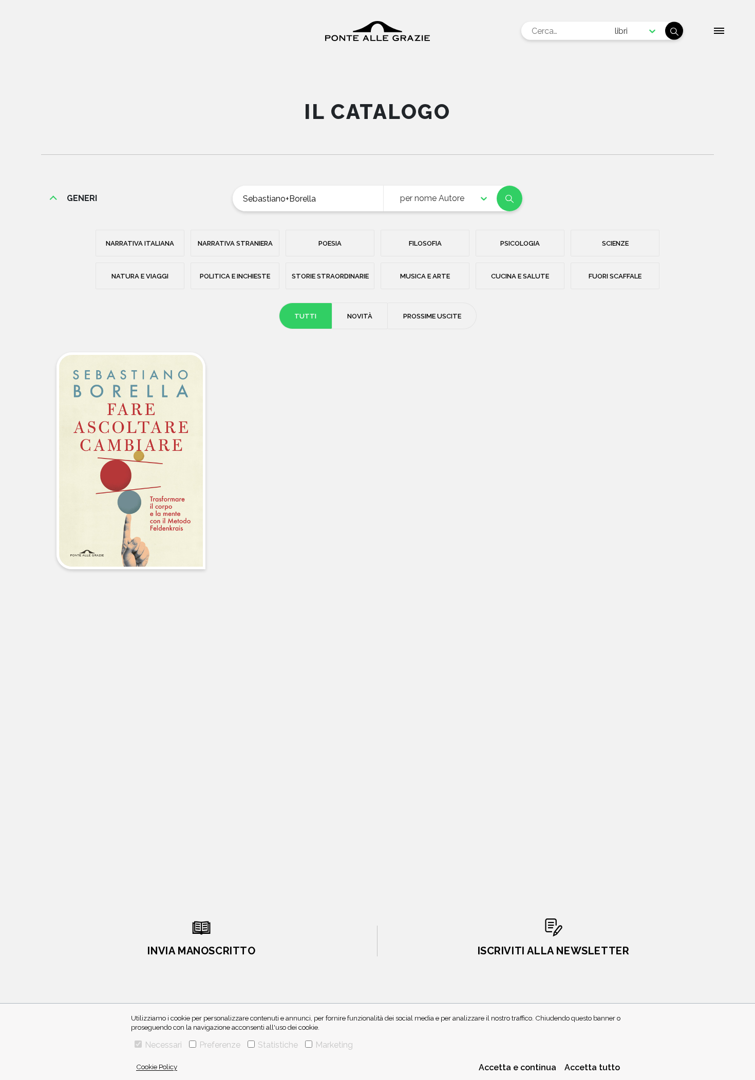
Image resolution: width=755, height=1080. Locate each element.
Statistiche (278, 1045)
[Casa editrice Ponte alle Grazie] (377, 31)
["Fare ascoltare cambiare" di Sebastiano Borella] (130, 460)
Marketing (334, 1045)
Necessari (163, 1045)
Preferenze (219, 1045)
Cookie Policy (156, 1067)
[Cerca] (674, 31)
